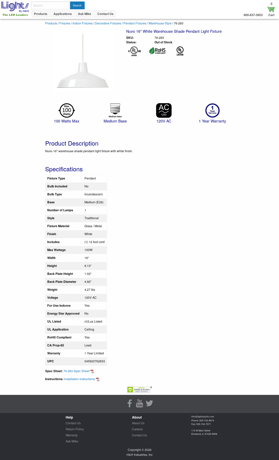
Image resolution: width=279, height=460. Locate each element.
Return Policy (75, 429)
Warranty (72, 435)
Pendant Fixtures (134, 23)
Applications (63, 14)
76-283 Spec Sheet (76, 371)
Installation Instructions (80, 379)
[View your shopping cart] (271, 9)
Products (40, 14)
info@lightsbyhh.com (202, 416)
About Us (138, 423)
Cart (271, 15)
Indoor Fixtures (83, 23)
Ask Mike (84, 14)
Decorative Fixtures (108, 23)
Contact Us (105, 14)
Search (77, 5)
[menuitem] (40, 13)
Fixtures (64, 23)
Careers (137, 429)
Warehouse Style (160, 23)
